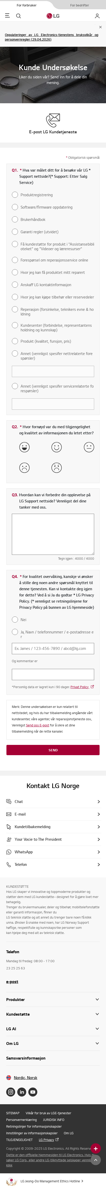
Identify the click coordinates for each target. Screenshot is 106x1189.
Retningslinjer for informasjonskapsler (34, 1126)
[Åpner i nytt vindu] (10, 1092)
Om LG (69, 1133)
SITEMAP (13, 1113)
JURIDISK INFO (53, 1119)
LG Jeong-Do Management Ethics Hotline (50, 1181)
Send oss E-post (37, 725)
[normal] (89, 447)
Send (53, 750)
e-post (12, 981)
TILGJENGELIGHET (19, 1139)
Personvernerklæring (21, 1119)
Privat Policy (79, 687)
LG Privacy (46, 1139)
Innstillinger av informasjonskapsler (32, 1133)
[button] (53, 1014)
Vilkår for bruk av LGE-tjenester (48, 1113)
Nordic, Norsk (25, 1077)
